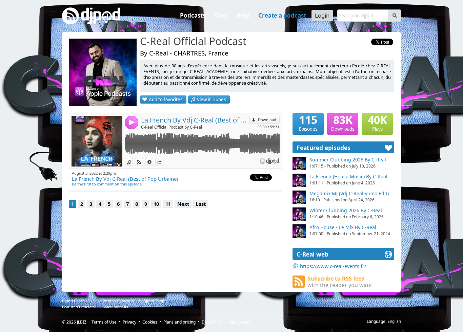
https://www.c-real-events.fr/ (333, 266)
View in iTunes (211, 99)
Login (322, 15)
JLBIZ (81, 322)
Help (242, 15)
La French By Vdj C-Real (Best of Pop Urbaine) (195, 120)
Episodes (308, 122)
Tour (220, 15)
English (394, 321)
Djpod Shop (153, 300)
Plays (377, 122)
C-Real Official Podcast (193, 41)
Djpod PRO (212, 322)
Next (183, 203)
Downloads (342, 122)
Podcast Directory (118, 300)
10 (156, 203)
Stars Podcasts (115, 306)
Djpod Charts (73, 300)
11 (168, 203)
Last (201, 203)
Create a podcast (282, 15)
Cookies (149, 322)
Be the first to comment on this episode (107, 183)
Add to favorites (165, 99)
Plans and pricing (179, 322)
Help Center (239, 322)
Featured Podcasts (78, 306)
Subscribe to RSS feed (339, 281)
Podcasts (192, 15)
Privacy (129, 322)
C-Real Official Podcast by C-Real (171, 127)
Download (267, 119)
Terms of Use (104, 322)
